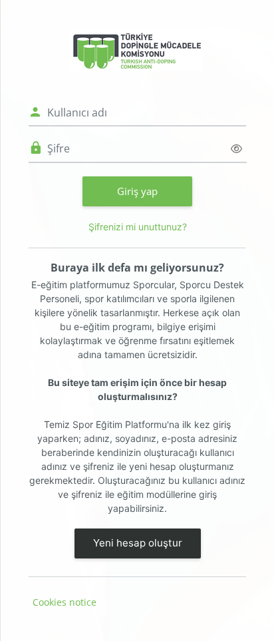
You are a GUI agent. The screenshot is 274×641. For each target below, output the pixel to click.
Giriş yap (137, 191)
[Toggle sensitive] (236, 148)
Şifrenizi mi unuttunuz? (137, 226)
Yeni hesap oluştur (137, 542)
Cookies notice (64, 602)
